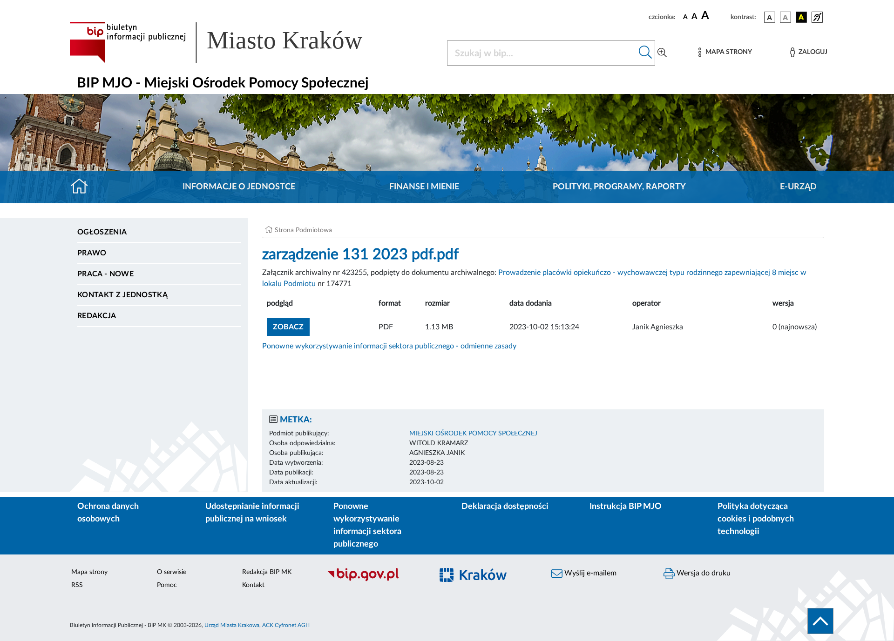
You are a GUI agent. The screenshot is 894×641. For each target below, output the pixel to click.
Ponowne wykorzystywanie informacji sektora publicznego (367, 525)
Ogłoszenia (102, 232)
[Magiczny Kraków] (487, 580)
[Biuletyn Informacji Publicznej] (375, 580)
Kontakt (253, 585)
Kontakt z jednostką (122, 295)
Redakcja (96, 316)
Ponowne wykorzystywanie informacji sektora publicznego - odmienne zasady (389, 346)
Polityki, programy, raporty (619, 187)
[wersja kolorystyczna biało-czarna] (785, 17)
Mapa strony (89, 572)
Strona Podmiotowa (303, 230)
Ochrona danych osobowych (108, 512)
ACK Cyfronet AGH (286, 625)
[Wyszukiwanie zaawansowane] (662, 53)
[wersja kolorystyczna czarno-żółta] (801, 17)
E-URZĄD (798, 187)
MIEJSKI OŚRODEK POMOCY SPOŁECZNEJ (473, 433)
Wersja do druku (703, 573)
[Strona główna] (83, 187)
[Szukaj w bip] (645, 53)
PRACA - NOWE (105, 274)
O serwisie (171, 572)
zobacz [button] (291, 327)
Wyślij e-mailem (589, 573)
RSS (77, 585)
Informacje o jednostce (239, 187)
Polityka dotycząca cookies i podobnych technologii (756, 519)
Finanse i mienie (424, 187)
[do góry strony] (820, 621)
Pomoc (167, 585)
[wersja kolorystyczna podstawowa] (770, 17)
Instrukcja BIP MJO (625, 506)
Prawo (92, 253)
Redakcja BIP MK (266, 572)
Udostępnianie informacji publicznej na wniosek (252, 512)
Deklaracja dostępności (505, 506)
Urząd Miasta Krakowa (231, 625)
